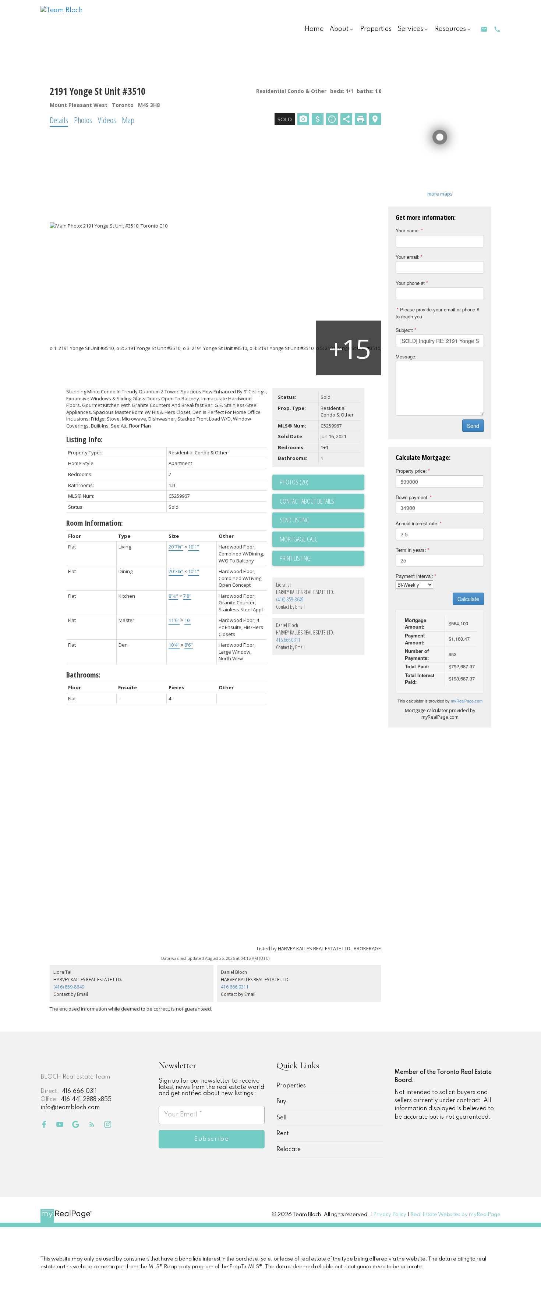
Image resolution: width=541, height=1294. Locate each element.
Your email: (408, 256)
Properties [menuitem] (376, 29)
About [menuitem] (339, 29)
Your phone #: (410, 282)
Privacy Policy (389, 1214)
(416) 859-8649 (290, 599)
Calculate (468, 599)
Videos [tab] (107, 119)
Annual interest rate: (417, 523)
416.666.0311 (288, 639)
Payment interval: (414, 575)
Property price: (411, 470)
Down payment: (412, 497)
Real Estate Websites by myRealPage (455, 1214)
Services (410, 29)
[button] (484, 29)
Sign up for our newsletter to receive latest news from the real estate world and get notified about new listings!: (211, 1087)
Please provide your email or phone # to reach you (437, 313)
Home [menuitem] (314, 29)
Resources (450, 29)
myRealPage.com (466, 701)
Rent (282, 1134)
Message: (406, 356)
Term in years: (411, 549)
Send (473, 425)
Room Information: (94, 523)
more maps (440, 193)
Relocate (288, 1149)
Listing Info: (84, 439)
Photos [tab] (83, 119)
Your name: (408, 230)
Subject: (404, 329)
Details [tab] (59, 119)
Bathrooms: (83, 675)
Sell (281, 1118)
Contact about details (307, 501)
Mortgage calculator (322, 539)
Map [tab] (128, 119)
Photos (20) (294, 482)
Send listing (295, 519)
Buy (281, 1102)
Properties (291, 1086)
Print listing (295, 558)
